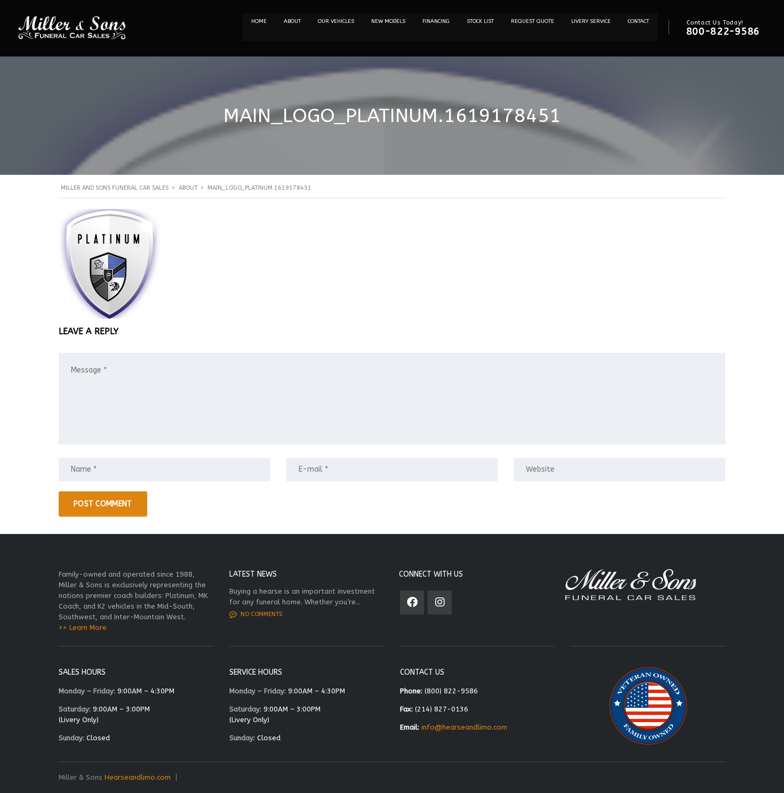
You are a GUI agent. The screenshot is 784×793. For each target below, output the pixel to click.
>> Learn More (83, 628)
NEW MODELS (388, 21)
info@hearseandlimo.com (464, 727)
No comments (261, 614)
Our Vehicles (336, 21)
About (292, 21)
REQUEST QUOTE (532, 21)
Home (259, 21)
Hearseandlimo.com (138, 777)
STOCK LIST (480, 21)
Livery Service (591, 21)
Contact (638, 21)
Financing (436, 21)
